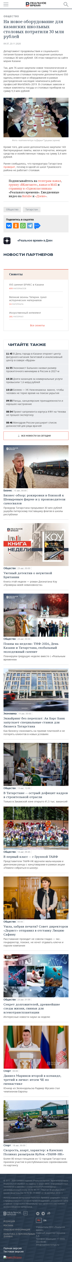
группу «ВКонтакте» (23, 185)
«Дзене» (41, 196)
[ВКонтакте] (9, 225)
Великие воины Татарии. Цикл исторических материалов (27, 300)
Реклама (8, 1225)
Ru (38, 1220)
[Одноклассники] (16, 225)
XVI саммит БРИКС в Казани (26, 286)
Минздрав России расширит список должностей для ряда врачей (31, 424)
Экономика (10, 713)
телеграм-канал (49, 181)
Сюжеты (16, 274)
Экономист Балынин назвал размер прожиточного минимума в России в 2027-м (32, 369)
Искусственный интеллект (25, 314)
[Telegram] (30, 225)
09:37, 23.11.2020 (12, 43)
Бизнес (7, 490)
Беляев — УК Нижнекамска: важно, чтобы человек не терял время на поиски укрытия (35, 391)
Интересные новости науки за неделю (31, 1010)
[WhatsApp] (23, 225)
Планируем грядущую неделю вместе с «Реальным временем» (34, 651)
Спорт (7, 1071)
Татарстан (32, 209)
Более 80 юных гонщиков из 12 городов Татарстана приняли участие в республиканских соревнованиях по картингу (35, 1157)
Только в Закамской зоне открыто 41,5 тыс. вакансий (35, 797)
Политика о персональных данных (19, 1235)
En (45, 1220)
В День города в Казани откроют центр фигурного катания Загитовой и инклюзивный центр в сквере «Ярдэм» (34, 357)
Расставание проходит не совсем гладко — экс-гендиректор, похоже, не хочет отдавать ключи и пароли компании (35, 935)
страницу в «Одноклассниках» (30, 188)
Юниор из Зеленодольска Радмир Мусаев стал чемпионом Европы (32, 1083)
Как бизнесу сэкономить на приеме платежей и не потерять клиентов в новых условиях (34, 726)
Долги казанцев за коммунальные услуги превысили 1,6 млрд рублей (34, 380)
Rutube (27, 196)
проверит (9, 167)
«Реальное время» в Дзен (34, 240)
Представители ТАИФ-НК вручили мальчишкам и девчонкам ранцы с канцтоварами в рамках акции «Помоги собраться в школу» (34, 862)
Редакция (9, 1221)
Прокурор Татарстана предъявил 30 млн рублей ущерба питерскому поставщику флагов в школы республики (34, 504)
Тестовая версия (13, 1251)
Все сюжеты (37, 325)
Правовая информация (16, 1230)
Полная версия (12, 1248)
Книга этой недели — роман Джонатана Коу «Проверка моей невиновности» (30, 578)
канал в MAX (48, 185)
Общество (11, 16)
